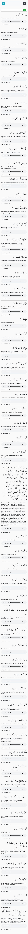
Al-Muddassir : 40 (6, 670)
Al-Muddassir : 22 (5, 344)
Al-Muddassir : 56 (5, 929)
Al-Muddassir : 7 (5, 114)
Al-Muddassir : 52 (5, 859)
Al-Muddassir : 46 (6, 762)
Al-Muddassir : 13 (5, 204)
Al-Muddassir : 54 (6, 891)
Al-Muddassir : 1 (5, 25)
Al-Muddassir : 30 (5, 463)
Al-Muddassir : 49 (5, 808)
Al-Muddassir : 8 (5, 128)
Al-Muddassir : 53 (5, 875)
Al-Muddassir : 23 (5, 359)
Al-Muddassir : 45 (6, 748)
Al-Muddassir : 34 (5, 575)
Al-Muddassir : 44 (6, 730)
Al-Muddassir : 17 (5, 268)
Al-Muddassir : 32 (5, 546)
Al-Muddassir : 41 (5, 684)
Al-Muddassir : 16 (5, 253)
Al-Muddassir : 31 (5, 532)
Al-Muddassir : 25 (5, 390)
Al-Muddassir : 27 (5, 419)
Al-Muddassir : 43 (5, 716)
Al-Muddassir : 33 (5, 561)
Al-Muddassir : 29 (5, 447)
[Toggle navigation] (24, 3)
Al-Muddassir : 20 (5, 315)
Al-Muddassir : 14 (5, 219)
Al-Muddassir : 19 (5, 299)
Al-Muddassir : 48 (6, 792)
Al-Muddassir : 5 (5, 82)
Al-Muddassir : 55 (5, 907)
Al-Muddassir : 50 (5, 824)
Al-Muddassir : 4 (5, 68)
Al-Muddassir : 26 (5, 404)
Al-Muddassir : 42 (5, 700)
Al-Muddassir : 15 (5, 235)
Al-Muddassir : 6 (5, 98)
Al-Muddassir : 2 (5, 39)
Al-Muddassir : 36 (5, 606)
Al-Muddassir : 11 (5, 175)
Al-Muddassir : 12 (5, 189)
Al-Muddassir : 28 (5, 433)
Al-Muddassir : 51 (5, 839)
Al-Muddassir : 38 (5, 641)
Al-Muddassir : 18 (5, 284)
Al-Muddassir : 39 (5, 655)
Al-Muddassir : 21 (5, 329)
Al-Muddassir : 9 (5, 144)
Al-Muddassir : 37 (5, 625)
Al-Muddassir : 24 (5, 375)
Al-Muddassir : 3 (5, 53)
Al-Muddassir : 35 (5, 591)
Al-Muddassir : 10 (5, 159)
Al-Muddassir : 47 (6, 777)
